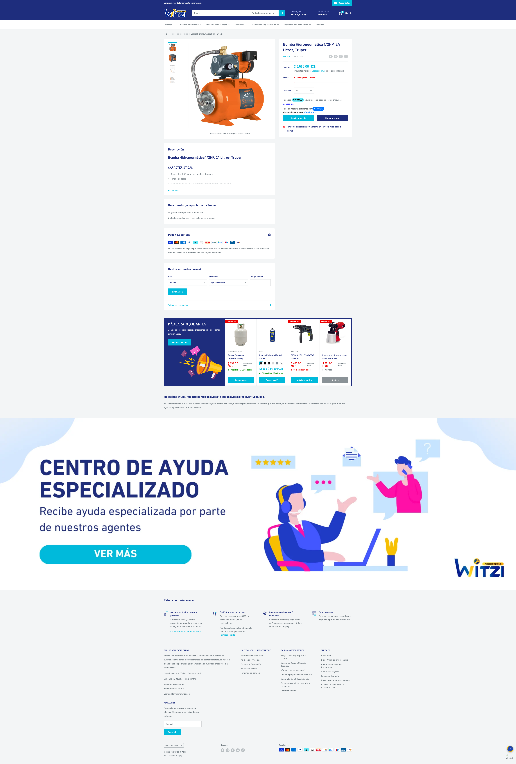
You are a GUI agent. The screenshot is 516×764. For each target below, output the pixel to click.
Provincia (213, 276)
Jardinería (239, 24)
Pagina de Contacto (330, 676)
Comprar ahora (332, 118)
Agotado (335, 380)
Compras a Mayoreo (330, 671)
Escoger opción (272, 380)
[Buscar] (282, 13)
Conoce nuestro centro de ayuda (185, 631)
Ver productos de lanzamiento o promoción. (183, 3)
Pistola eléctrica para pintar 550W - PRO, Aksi (334, 356)
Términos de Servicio (250, 672)
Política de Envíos (249, 668)
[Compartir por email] (346, 56)
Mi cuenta (322, 14)
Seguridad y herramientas (296, 24)
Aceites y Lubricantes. (190, 24)
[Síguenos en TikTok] (243, 750)
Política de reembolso (177, 305)
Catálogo (168, 24)
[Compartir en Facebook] (331, 56)
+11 (282, 363)
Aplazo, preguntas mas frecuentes (332, 665)
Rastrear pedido (227, 634)
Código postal (256, 276)
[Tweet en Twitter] (341, 56)
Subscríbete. (344, 3)
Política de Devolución (251, 664)
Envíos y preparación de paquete (296, 674)
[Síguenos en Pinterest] (233, 750)
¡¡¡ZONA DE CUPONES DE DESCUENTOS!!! (332, 686)
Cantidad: (287, 90)
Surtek (262, 351)
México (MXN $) (171, 745)
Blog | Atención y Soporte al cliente (294, 657)
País (170, 276)
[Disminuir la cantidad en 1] (297, 90)
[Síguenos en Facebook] (222, 750)
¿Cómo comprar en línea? (293, 670)
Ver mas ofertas (179, 342)
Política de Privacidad (251, 659)
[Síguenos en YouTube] (238, 750)
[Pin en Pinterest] (336, 56)
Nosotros (320, 24)
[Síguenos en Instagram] (228, 750)
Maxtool (294, 351)
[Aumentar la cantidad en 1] (311, 90)
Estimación (177, 291)
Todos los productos (179, 34)
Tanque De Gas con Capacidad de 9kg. (236, 356)
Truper (286, 56)
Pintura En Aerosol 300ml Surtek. (270, 356)
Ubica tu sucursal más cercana (335, 680)
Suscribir (172, 732)
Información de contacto (252, 655)
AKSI (324, 351)
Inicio (166, 34)
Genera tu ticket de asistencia (295, 679)
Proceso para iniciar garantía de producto (295, 684)
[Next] (351, 352)
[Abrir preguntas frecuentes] (510, 749)
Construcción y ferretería (264, 24)
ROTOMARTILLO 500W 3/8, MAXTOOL (303, 356)
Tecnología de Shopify (173, 755)
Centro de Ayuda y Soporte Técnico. (293, 664)
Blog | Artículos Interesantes (334, 659)
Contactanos (240, 380)
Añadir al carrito (298, 118)
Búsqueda (326, 655)
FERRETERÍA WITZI (235, 351)
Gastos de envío (318, 71)
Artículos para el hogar (216, 24)
